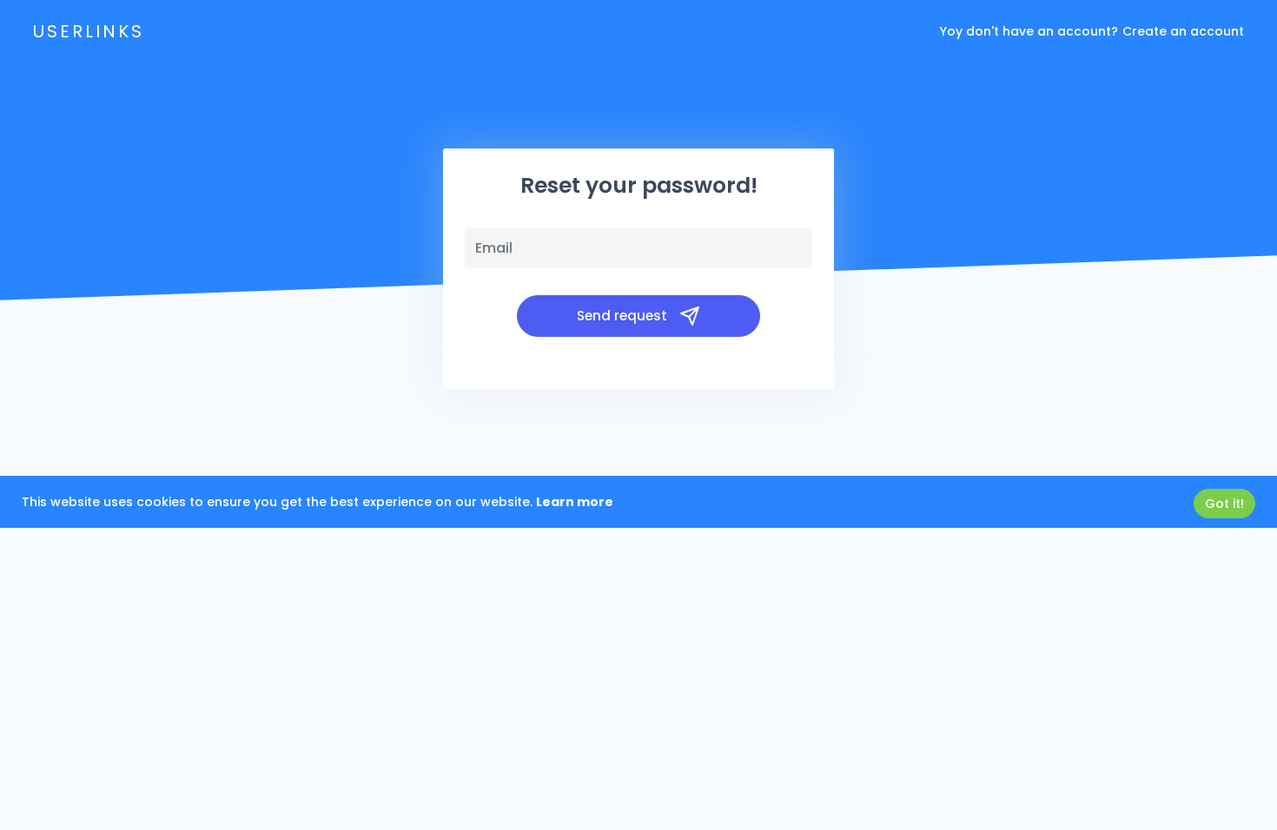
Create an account (1183, 31)
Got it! (1224, 503)
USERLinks (88, 31)
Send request (624, 315)
